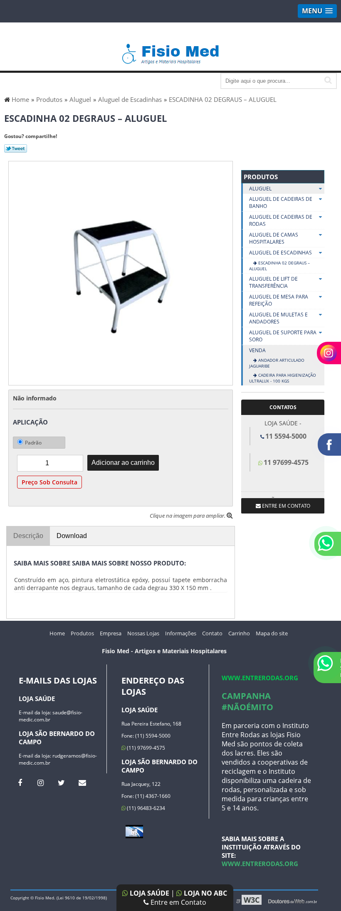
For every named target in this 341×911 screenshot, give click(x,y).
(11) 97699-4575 (145, 747)
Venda (257, 350)
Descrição (28, 535)
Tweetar (15, 148)
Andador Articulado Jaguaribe (276, 363)
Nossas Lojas (143, 633)
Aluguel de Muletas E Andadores (278, 318)
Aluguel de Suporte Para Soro (282, 336)
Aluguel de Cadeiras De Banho (280, 202)
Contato (212, 633)
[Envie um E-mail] (82, 782)
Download (72, 535)
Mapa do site (272, 633)
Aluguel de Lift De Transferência (273, 282)
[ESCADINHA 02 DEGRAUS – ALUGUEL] (120, 272)
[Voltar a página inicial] (170, 49)
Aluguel (260, 188)
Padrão (33, 442)
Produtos (261, 177)
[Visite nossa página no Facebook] (19, 782)
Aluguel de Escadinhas (280, 252)
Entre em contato (285, 505)
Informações (180, 633)
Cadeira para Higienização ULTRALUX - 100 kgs (282, 378)
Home (57, 633)
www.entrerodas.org (260, 678)
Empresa (110, 633)
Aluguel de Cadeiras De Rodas (280, 220)
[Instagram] (40, 782)
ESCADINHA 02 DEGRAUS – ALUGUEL (279, 266)
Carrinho (239, 633)
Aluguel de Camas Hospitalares (273, 238)
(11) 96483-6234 (145, 808)
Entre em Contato (177, 902)
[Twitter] (61, 782)
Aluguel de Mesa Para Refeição (278, 300)
